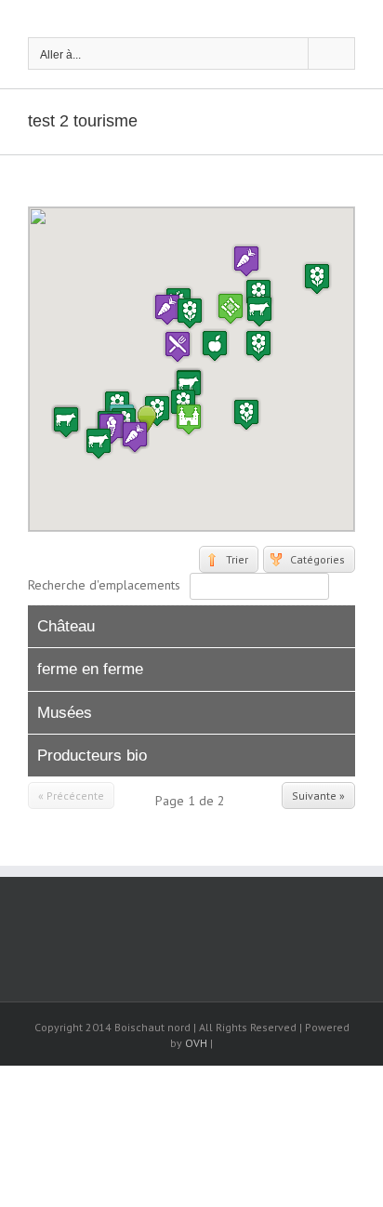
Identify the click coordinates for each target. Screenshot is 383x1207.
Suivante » (318, 795)
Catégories (317, 559)
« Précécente (71, 795)
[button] (246, 414)
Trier (237, 559)
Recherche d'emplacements (104, 585)
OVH (196, 1043)
